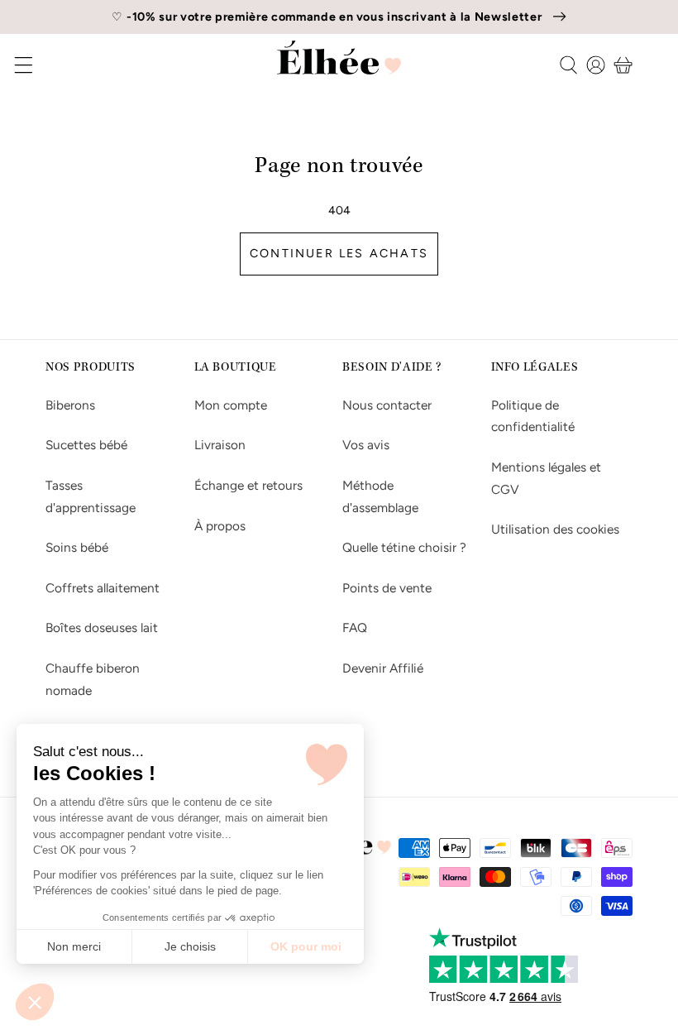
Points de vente (387, 588)
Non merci (74, 946)
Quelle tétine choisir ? (404, 547)
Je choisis (190, 946)
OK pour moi (305, 946)
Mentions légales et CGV (546, 478)
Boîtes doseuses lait (101, 627)
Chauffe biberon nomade (92, 679)
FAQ (354, 627)
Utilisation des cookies (555, 529)
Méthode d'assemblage (380, 496)
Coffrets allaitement (102, 588)
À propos (220, 526)
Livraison (220, 445)
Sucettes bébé (86, 445)
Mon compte (230, 405)
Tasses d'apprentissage (90, 496)
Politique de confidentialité (533, 416)
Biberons (70, 405)
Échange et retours (248, 485)
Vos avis (365, 445)
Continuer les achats (339, 253)
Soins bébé (76, 547)
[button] (35, 1002)
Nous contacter (387, 405)
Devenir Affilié (382, 668)
